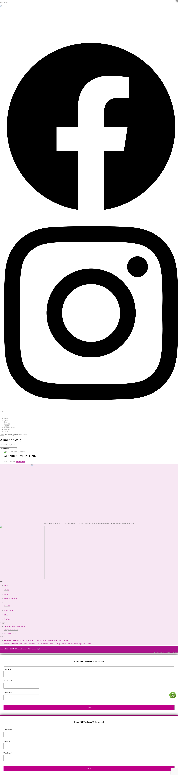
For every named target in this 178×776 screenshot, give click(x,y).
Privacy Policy (159, 652)
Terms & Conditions (171, 652)
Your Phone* (8, 692)
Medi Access (4, 2)
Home (2, 435)
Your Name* (8, 669)
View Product (20, 461)
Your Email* (8, 681)
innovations (43, 649)
